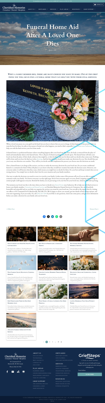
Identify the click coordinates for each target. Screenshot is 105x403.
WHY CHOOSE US (38, 360)
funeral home (59, 185)
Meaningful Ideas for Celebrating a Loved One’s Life (83, 273)
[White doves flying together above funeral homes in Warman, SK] (21, 262)
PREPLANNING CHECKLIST (41, 375)
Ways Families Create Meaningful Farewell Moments (21, 273)
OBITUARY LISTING (62, 355)
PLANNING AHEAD (38, 371)
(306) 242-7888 (41, 194)
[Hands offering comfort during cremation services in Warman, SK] (84, 234)
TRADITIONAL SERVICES (63, 371)
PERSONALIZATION (61, 375)
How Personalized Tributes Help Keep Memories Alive (19, 302)
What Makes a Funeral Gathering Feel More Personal (52, 302)
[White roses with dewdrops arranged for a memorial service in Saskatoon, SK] (52, 291)
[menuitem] (32, 9)
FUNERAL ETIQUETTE (62, 386)
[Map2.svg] (18, 373)
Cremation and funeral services (35, 187)
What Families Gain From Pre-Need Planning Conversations (21, 244)
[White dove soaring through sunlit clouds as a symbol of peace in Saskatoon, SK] (21, 291)
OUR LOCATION (38, 355)
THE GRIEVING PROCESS (40, 383)
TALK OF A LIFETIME (39, 378)
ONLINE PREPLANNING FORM (42, 373)
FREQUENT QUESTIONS (63, 381)
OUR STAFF (36, 365)
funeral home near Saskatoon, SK (83, 146)
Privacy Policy (43, 399)
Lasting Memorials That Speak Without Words (82, 302)
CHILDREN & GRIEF (39, 386)
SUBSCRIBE (90, 374)
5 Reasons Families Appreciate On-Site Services (19, 331)
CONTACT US (37, 362)
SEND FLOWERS (60, 358)
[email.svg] (12, 373)
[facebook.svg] (7, 373)
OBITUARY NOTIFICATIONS (64, 360)
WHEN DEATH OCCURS (63, 383)
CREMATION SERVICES (63, 373)
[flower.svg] (23, 373)
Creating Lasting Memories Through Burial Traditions (52, 273)
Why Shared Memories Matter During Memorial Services (81, 244)
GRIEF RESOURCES (38, 388)
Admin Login (62, 399)
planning (39, 159)
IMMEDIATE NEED (61, 366)
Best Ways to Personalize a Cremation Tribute (50, 244)
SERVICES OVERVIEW (62, 368)
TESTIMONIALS (37, 358)
